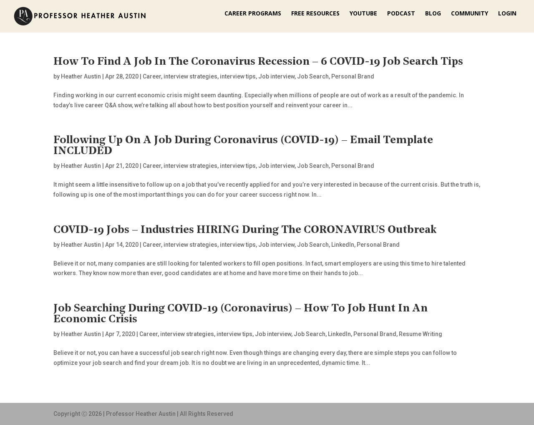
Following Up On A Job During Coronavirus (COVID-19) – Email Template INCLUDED (243, 146)
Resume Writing (420, 334)
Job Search (313, 76)
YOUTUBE (363, 13)
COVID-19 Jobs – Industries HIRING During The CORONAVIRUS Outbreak (245, 230)
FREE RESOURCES (315, 13)
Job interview (276, 76)
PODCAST (401, 13)
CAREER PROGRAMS (252, 13)
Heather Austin (81, 76)
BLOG (433, 13)
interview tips (238, 76)
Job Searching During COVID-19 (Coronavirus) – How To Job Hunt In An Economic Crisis (240, 314)
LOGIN (507, 13)
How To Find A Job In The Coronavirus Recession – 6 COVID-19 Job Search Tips (258, 62)
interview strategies (190, 76)
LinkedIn (342, 244)
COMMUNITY (469, 13)
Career (152, 76)
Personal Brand (352, 76)
